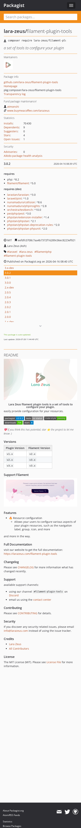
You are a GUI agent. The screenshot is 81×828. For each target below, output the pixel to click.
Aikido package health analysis (23, 156)
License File (54, 662)
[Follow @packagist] (67, 811)
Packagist (14, 5)
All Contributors (19, 648)
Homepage (10, 86)
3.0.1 (8, 277)
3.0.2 (8, 273)
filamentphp (44, 251)
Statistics (7, 821)
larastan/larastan (18, 194)
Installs (8, 123)
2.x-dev (9, 287)
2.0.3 (8, 302)
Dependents (11, 127)
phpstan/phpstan (18, 221)
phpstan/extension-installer (24, 217)
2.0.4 (8, 297)
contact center (42, 599)
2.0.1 (8, 312)
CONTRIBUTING (27, 613)
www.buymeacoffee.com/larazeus (28, 110)
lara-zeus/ (15, 31)
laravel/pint (14, 198)
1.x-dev (9, 321)
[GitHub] (75, 811)
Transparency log (15, 94)
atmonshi (13, 106)
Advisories (10, 152)
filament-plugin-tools (18, 255)
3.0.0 (8, 282)
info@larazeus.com (16, 630)
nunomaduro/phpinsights (23, 206)
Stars (7, 135)
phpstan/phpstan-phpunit (23, 228)
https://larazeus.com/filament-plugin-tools (30, 554)
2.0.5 (8, 292)
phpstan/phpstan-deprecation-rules (30, 225)
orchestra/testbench (20, 210)
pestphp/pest (15, 213)
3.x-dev (9, 268)
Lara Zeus (15, 644)
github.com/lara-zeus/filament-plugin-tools (31, 82)
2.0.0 (8, 317)
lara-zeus (27, 251)
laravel (13, 251)
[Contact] (59, 811)
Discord (14, 595)
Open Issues (11, 139)
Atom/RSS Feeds (11, 815)
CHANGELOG (26, 567)
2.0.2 (8, 307)
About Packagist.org (13, 810)
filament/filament (18, 183)
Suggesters (11, 131)
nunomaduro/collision (21, 202)
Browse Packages (12, 826)
